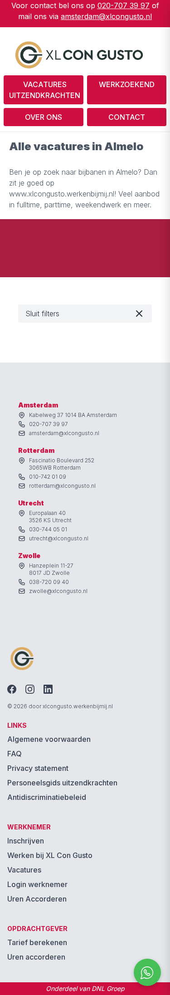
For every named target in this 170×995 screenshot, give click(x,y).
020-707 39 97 (123, 5)
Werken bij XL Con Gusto (49, 855)
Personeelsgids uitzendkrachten (62, 782)
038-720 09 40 (49, 581)
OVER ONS (43, 117)
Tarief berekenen (37, 942)
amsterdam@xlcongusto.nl (106, 16)
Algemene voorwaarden (49, 739)
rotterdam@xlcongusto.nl (62, 485)
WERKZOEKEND (127, 84)
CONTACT (126, 117)
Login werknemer (37, 884)
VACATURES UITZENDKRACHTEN (44, 90)
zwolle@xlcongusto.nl (58, 591)
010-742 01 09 (47, 476)
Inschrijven (25, 840)
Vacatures (24, 869)
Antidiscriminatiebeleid (46, 797)
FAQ (14, 753)
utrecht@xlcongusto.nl (58, 538)
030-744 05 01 (48, 529)
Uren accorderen (36, 956)
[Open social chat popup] (147, 972)
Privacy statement (37, 768)
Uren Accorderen (37, 898)
